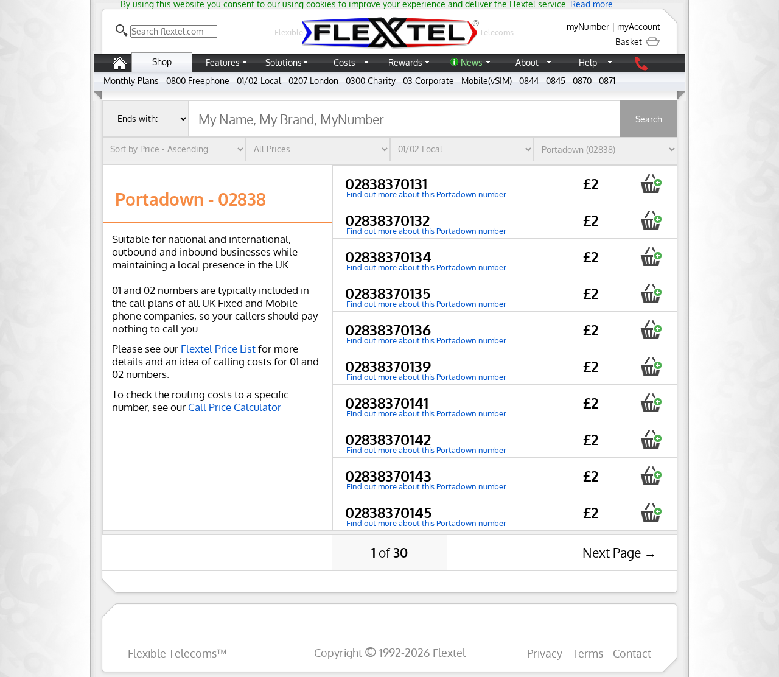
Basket (630, 42)
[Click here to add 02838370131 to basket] (651, 184)
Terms (587, 653)
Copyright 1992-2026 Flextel (390, 652)
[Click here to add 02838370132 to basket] (651, 220)
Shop (162, 62)
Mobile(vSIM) (486, 80)
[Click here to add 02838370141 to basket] (651, 403)
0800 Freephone (197, 80)
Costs (344, 62)
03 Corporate (428, 80)
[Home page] (119, 69)
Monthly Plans (131, 80)
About (527, 62)
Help (588, 62)
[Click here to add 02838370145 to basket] (651, 512)
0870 (582, 80)
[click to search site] (122, 30)
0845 (555, 80)
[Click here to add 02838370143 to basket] (651, 476)
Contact (632, 653)
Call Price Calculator (234, 407)
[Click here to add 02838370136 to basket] (651, 330)
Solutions (283, 62)
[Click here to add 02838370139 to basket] (651, 366)
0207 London (313, 80)
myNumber (588, 26)
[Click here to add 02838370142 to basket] (651, 439)
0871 (607, 80)
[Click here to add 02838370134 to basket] (651, 257)
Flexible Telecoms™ (177, 653)
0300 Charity (371, 80)
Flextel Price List (218, 348)
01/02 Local (259, 80)
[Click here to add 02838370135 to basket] (651, 293)
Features (223, 62)
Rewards (405, 62)
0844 (529, 80)
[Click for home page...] (389, 48)
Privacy (544, 653)
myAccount (638, 26)
